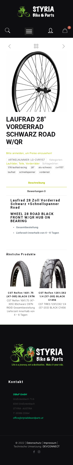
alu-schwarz (45, 167)
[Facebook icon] (34, 452)
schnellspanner (27, 172)
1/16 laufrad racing (17, 167)
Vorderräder (33, 163)
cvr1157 (59, 167)
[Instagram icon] (39, 452)
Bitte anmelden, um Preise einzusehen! (29, 153)
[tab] (36, 183)
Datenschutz (34, 442)
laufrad (11, 172)
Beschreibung (36, 182)
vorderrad (44, 172)
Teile (21, 163)
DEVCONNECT (51, 446)
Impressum (50, 442)
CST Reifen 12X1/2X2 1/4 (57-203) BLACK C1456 (52, 296)
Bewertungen (36, 191)
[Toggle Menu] (29, 31)
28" (32, 167)
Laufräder (11, 163)
